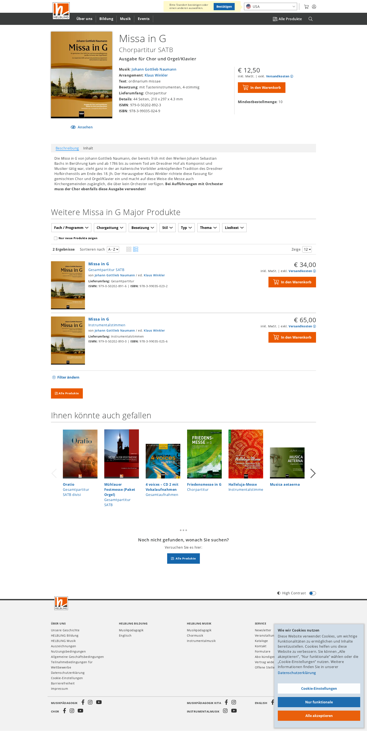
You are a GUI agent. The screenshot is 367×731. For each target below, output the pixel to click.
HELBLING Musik (63, 641)
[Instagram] (90, 702)
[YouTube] (99, 702)
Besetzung (140, 227)
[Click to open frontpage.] (61, 10)
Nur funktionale (319, 702)
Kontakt (260, 646)
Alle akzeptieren (319, 715)
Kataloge (261, 641)
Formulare (262, 651)
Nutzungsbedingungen (68, 651)
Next (312, 470)
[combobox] (270, 6)
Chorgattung (107, 227)
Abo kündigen (265, 657)
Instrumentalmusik (201, 641)
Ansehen (85, 127)
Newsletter (263, 630)
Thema (206, 227)
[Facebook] (83, 702)
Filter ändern (68, 377)
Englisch (125, 635)
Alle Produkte (290, 19)
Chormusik (195, 635)
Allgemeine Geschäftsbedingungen (77, 657)
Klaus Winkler (156, 75)
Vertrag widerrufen (269, 662)
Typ (184, 227)
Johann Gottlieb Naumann (154, 69)
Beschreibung (67, 148)
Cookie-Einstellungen (319, 688)
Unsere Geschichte (65, 630)
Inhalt (88, 148)
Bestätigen (224, 6)
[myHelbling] (314, 7)
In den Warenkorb (265, 87)
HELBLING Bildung (65, 635)
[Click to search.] (310, 19)
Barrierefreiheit (63, 683)
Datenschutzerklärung (297, 672)
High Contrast (294, 593)
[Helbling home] (61, 603)
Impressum (59, 689)
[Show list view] (135, 249)
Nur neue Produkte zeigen (78, 238)
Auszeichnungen (63, 646)
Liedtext (232, 227)
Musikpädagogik (131, 630)
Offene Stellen (266, 667)
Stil (165, 227)
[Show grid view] (129, 249)
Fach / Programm (68, 227)
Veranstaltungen (267, 635)
